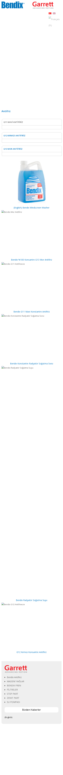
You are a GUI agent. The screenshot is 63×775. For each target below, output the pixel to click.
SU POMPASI (13, 702)
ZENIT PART (13, 697)
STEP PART (12, 693)
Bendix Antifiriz (14, 677)
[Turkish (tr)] (50, 13)
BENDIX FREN (14, 685)
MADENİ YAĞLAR (15, 681)
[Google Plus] (34, 763)
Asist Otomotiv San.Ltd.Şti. (37, 767)
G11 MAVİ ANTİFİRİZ (13, 122)
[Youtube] (38, 763)
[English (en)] (54, 13)
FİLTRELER (12, 689)
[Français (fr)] (55, 21)
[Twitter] (29, 763)
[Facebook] (24, 763)
